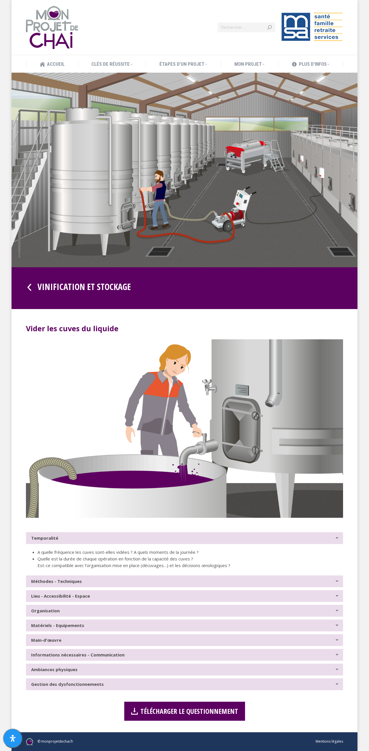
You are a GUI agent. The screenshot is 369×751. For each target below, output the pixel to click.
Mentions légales (329, 741)
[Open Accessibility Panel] (12, 738)
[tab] (184, 538)
